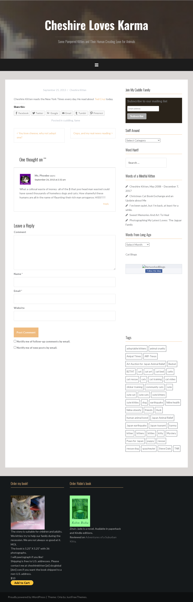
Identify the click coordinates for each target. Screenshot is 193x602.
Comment (20, 232)
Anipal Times (134, 356)
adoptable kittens (136, 348)
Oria (59, 597)
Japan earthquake (136, 425)
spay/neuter (148, 448)
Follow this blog (154, 271)
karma (172, 425)
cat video (170, 379)
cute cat (131, 394)
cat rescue (132, 379)
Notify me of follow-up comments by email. (43, 341)
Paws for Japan (135, 440)
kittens (140, 433)
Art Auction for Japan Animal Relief (146, 363)
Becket (172, 363)
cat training (155, 379)
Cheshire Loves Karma (96, 24)
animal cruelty (157, 348)
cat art (148, 371)
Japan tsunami (158, 425)
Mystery (171, 433)
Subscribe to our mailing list (147, 101)
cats (143, 379)
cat (139, 371)
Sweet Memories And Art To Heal (149, 215)
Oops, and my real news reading (92, 133)
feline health (173, 402)
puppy (150, 440)
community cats (154, 386)
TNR (176, 448)
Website (19, 307)
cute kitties (133, 402)
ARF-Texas (150, 356)
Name (18, 273)
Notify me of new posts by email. (37, 347)
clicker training (134, 386)
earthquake (156, 402)
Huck (159, 410)
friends (148, 410)
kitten (130, 433)
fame (77, 120)
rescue (161, 440)
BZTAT (130, 371)
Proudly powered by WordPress (26, 597)
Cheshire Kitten (78, 90)
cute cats (144, 394)
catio (170, 371)
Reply (106, 203)
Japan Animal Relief (162, 417)
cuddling (68, 120)
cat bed (160, 371)
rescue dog (133, 448)
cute (169, 386)
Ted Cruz (100, 99)
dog (144, 402)
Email (18, 290)
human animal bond (137, 417)
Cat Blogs (131, 254)
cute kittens (158, 394)
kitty (160, 433)
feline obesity (134, 410)
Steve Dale (165, 448)
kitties (151, 433)
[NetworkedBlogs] (153, 266)
